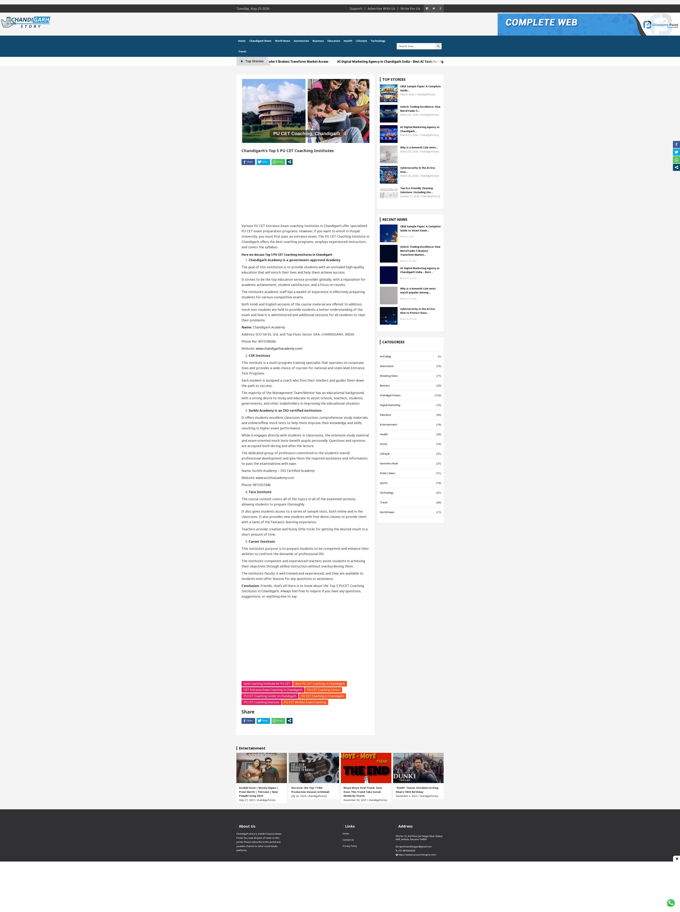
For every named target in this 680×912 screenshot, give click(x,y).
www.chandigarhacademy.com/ (279, 348)
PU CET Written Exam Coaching (305, 702)
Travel (242, 51)
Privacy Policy (350, 846)
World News (282, 40)
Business (318, 40)
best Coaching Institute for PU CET (267, 684)
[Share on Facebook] (248, 162)
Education (333, 40)
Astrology (385, 356)
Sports (383, 483)
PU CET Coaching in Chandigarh (322, 696)
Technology (378, 40)
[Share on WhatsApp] (278, 162)
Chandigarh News (260, 40)
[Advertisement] (305, 195)
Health (348, 40)
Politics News (387, 473)
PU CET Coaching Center (323, 690)
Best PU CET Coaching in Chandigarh (320, 684)
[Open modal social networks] (290, 161)
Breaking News (389, 375)
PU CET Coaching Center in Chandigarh (270, 696)
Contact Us (348, 839)
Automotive (301, 40)
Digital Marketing (390, 405)
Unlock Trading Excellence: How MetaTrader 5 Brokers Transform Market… (420, 250)
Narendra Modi (389, 463)
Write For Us (410, 8)
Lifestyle (361, 40)
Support (356, 8)
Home (242, 40)
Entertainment (388, 424)
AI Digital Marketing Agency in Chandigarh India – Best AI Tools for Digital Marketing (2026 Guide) (367, 61)
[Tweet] (263, 162)
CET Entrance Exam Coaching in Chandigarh (273, 690)
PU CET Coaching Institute (261, 702)
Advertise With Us (381, 8)
